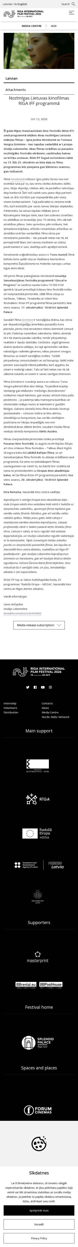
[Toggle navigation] (71, 13)
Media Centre (32, 26)
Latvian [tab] (11, 78)
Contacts (47, 703)
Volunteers (10, 708)
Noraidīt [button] (39, 1224)
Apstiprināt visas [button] (39, 1210)
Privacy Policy (39, 1238)
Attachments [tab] (15, 90)
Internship (10, 703)
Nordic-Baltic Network (55, 717)
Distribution (11, 712)
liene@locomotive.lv (16, 613)
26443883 (34, 613)
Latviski (7, 4)
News (45, 708)
